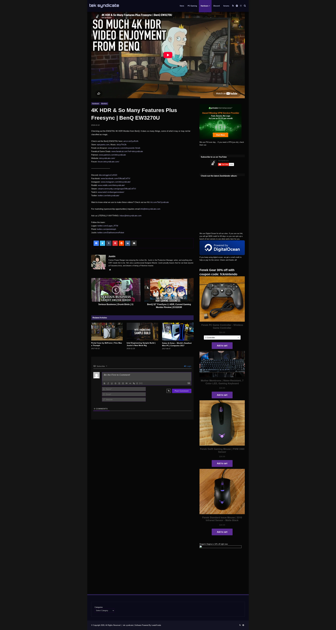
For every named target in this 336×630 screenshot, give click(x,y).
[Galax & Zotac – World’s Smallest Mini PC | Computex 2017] (178, 331)
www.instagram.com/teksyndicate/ (115, 182)
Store (182, 6)
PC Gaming (192, 6)
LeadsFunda (156, 625)
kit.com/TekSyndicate (159, 202)
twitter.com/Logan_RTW (108, 226)
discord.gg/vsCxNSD (108, 175)
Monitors (104, 104)
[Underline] (112, 383)
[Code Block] (130, 383)
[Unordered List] (123, 383)
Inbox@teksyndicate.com (130, 215)
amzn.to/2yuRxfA (130, 141)
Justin (111, 256)
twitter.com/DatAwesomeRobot (110, 232)
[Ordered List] (119, 383)
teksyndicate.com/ (107, 158)
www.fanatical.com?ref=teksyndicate (127, 151)
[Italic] (108, 383)
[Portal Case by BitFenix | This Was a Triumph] (107, 331)
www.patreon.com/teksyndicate (112, 155)
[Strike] (115, 383)
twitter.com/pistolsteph (106, 229)
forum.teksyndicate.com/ (108, 161)
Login (188, 366)
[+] (141, 383)
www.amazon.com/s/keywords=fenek (124, 148)
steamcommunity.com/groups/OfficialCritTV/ (117, 189)
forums (226, 6)
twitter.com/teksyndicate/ (108, 195)
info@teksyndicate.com (150, 209)
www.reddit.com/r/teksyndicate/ (111, 185)
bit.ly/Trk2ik (122, 144)
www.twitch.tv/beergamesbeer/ (111, 192)
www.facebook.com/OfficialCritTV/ (115, 178)
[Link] (134, 383)
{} (137, 383)
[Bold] (104, 383)
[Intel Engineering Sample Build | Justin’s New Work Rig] (142, 331)
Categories (99, 607)
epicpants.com (103, 144)
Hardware (204, 6)
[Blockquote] (126, 383)
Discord (216, 6)
